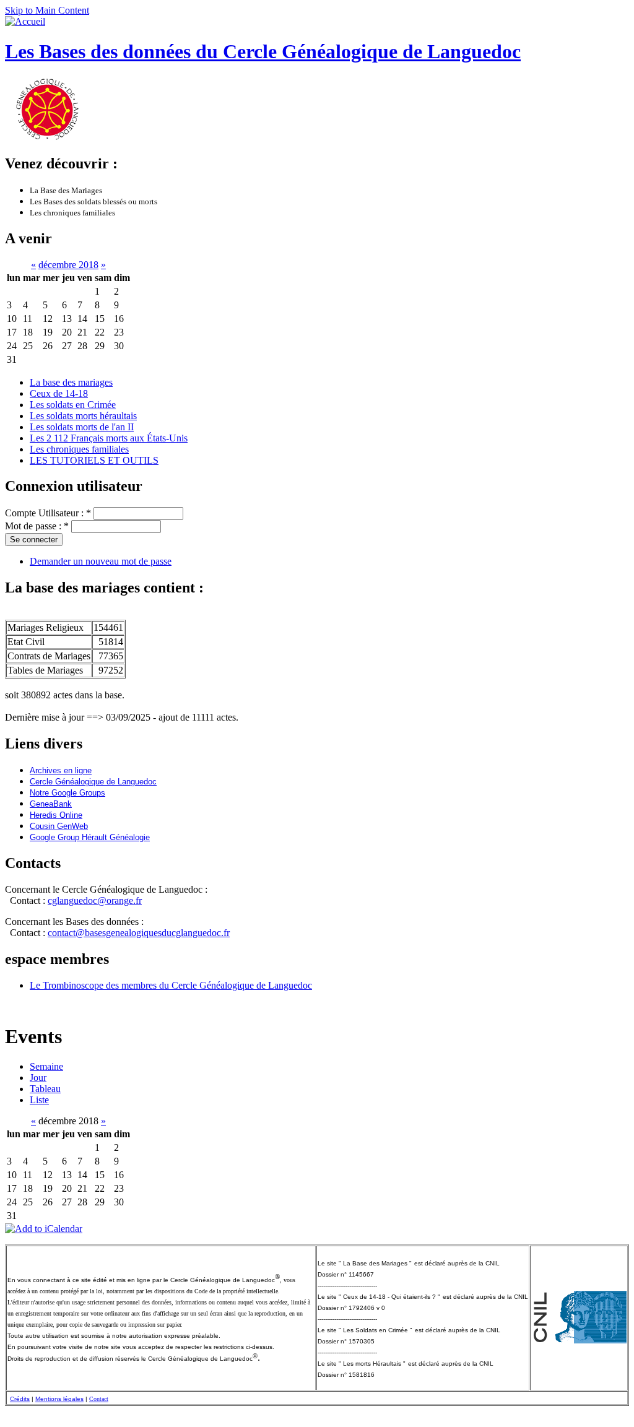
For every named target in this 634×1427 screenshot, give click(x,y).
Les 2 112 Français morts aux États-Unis (109, 438)
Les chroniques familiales (79, 449)
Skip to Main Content (47, 10)
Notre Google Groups (67, 792)
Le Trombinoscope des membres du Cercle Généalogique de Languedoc (171, 985)
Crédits (20, 1398)
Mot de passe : (37, 526)
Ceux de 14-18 (59, 393)
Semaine (46, 1066)
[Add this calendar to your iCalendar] (43, 1228)
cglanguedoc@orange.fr (95, 900)
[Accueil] (25, 21)
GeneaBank (51, 804)
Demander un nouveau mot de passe (101, 561)
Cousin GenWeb (59, 826)
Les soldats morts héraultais (83, 415)
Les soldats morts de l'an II (82, 427)
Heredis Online (56, 815)
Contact (98, 1398)
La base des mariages (71, 382)
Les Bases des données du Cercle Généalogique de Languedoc (263, 51)
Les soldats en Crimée (73, 404)
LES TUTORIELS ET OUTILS (94, 460)
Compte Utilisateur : (48, 513)
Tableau (45, 1088)
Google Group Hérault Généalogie (90, 837)
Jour (38, 1077)
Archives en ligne (61, 770)
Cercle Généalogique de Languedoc (93, 781)
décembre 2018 (68, 264)
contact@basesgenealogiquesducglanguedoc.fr (139, 932)
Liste (39, 1100)
